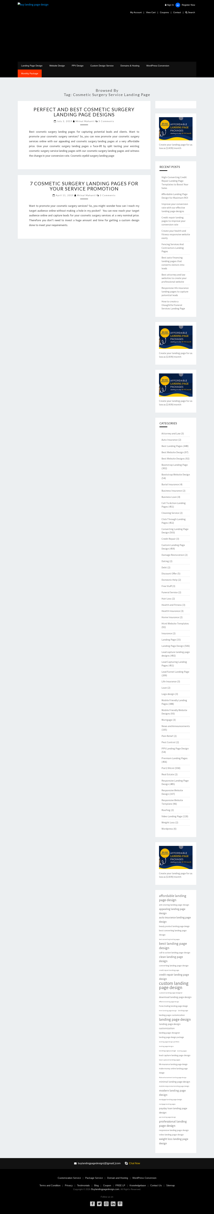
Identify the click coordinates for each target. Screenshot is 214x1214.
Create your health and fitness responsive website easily (176, 234)
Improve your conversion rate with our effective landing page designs (175, 207)
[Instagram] (106, 1203)
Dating (165, 561)
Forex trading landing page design (173, 1006)
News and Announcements (176, 726)
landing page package (167, 1051)
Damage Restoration (173, 554)
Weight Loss (168, 822)
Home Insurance (170, 617)
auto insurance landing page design (175, 919)
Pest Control (168, 742)
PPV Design (78, 65)
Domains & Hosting (129, 65)
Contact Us (156, 1185)
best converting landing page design (173, 932)
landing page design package (171, 1037)
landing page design (175, 1019)
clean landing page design (171, 959)
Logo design (168, 694)
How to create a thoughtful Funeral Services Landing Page (173, 305)
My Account (136, 12)
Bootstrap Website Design (176, 474)
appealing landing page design (172, 911)
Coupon (107, 1185)
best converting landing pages (169, 939)
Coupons (164, 12)
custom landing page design (173, 985)
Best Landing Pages (172, 446)
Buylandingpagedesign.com (105, 1189)
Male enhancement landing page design (172, 1077)
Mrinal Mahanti (85, 121)
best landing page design (173, 945)
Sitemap (170, 1185)
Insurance (167, 633)
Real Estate (168, 774)
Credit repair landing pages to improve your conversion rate (173, 221)
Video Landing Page (172, 816)
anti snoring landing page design (174, 904)
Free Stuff (167, 586)
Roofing (166, 810)
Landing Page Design (31, 65)
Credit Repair (169, 538)
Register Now (188, 5)
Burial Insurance (170, 484)
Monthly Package (29, 73)
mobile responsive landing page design (174, 1086)
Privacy (69, 1185)
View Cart (151, 12)
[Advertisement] (107, 38)
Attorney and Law (171, 433)
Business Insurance (172, 490)
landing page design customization (169, 1026)
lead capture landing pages (169, 1060)
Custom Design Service (102, 65)
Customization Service (69, 1178)
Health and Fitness (172, 604)
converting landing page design (173, 965)
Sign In (170, 5)
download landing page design (175, 997)
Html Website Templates (175, 623)
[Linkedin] (113, 1203)
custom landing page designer (170, 993)
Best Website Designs (173, 458)
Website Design (57, 65)
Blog (96, 1185)
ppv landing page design (167, 1117)
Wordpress (167, 828)
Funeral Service (170, 592)
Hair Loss (166, 598)
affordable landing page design (172, 898)
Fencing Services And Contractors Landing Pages (173, 248)
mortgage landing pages (167, 1104)
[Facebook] (92, 1203)
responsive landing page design (174, 1130)
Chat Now (134, 1163)
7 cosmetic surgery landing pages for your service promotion (84, 186)
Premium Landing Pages (175, 758)
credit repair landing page (169, 970)
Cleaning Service (170, 512)
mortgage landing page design (170, 1099)
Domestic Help (169, 579)
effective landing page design (169, 1002)
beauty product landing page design (174, 926)
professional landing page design (173, 1123)
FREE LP (120, 1185)
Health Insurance (171, 610)
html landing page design (168, 1011)
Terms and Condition (49, 1185)
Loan (164, 687)
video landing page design (171, 1134)
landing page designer (169, 1032)
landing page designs (166, 1046)
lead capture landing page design (174, 1055)
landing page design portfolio (169, 1042)
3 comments (106, 121)
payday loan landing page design (173, 1110)
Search (191, 12)
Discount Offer (169, 573)
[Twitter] (99, 1203)
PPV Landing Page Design (175, 748)
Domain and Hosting (117, 1178)
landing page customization (172, 1015)
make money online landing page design (173, 1070)
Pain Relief (167, 735)
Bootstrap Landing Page (175, 464)
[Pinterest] (120, 1203)
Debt (164, 567)
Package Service (94, 1178)
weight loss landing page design (173, 1141)
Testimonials (83, 1185)
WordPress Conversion (157, 65)
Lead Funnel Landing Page (175, 671)
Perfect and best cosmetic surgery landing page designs (84, 112)
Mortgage (167, 719)
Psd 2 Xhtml (168, 768)
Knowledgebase (138, 1185)
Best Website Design (173, 452)
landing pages (182, 1051)
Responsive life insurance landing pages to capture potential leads (175, 291)
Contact (177, 12)
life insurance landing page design (173, 1064)
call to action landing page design (174, 952)
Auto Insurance (170, 439)
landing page (183, 1010)
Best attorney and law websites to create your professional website (174, 278)
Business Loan (169, 496)
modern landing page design (172, 1093)
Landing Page (169, 639)
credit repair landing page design (174, 977)
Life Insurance (169, 681)
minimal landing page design (174, 1081)
